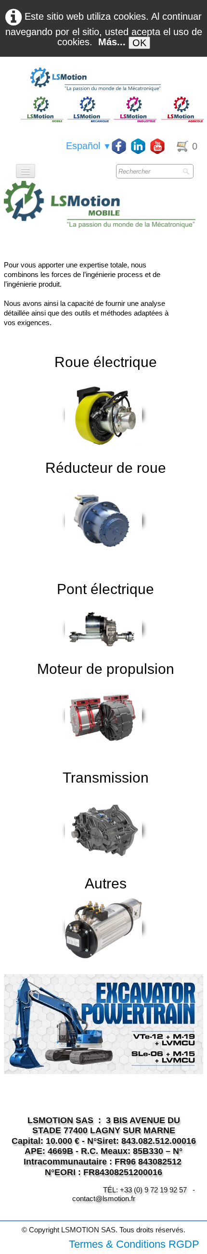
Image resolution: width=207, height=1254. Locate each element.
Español (88, 145)
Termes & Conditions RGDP (134, 1244)
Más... (112, 42)
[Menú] (25, 171)
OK (139, 43)
